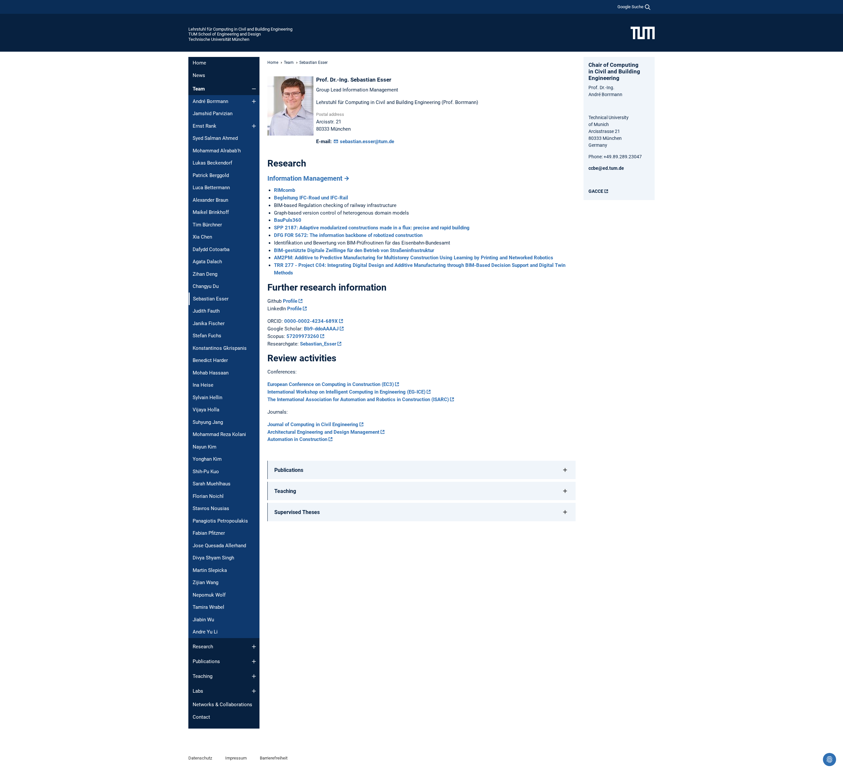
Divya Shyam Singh (213, 558)
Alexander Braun (210, 200)
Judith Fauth (206, 311)
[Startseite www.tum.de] (643, 33)
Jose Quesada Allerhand (219, 546)
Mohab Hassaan (211, 373)
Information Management (304, 178)
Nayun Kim (204, 447)
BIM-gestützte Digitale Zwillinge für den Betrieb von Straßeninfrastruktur (354, 250)
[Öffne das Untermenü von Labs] (254, 691)
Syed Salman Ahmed (215, 138)
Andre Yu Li (205, 632)
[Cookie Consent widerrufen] (829, 759)
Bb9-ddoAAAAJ (321, 329)
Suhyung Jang (208, 422)
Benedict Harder (210, 360)
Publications (206, 661)
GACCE (595, 191)
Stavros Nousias (211, 508)
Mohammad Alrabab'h (217, 151)
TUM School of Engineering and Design (224, 34)
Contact (201, 717)
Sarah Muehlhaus (212, 484)
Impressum (236, 758)
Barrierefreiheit (273, 758)
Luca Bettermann (211, 188)
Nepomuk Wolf (209, 595)
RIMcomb (284, 190)
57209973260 (302, 336)
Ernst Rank (204, 126)
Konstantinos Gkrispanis (220, 348)
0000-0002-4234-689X (311, 321)
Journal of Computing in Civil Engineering (312, 424)
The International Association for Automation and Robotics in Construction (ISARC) (358, 399)
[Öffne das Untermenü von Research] (254, 647)
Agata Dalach (207, 262)
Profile (290, 301)
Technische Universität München (218, 39)
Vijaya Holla (206, 410)
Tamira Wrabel (208, 607)
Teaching (202, 676)
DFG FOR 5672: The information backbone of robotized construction (348, 235)
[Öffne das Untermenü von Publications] (254, 661)
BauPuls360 (287, 220)
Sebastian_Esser (318, 344)
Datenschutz (200, 758)
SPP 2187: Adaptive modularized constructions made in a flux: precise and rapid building (372, 228)
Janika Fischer (209, 323)
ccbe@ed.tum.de (606, 168)
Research (203, 647)
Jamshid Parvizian (212, 113)
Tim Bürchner (207, 225)
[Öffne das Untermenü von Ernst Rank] (254, 126)
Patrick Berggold (211, 175)
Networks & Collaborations (222, 705)
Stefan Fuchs (207, 336)
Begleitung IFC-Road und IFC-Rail (311, 198)
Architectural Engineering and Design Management (323, 432)
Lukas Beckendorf (212, 163)
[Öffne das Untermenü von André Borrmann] (254, 101)
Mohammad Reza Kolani (219, 434)
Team (199, 89)
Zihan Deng (205, 274)
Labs (198, 691)
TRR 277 (284, 265)
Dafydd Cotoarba (211, 249)
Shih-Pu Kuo (206, 472)
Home (199, 63)
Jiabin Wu (203, 620)
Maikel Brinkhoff (211, 212)
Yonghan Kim (207, 459)
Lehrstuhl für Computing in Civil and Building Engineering (240, 29)
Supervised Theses (297, 512)
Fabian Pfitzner (209, 533)
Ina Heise (203, 385)
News (199, 75)
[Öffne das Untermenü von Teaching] (254, 676)
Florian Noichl (208, 496)
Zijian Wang (205, 582)
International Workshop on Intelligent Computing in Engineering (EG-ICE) (346, 392)
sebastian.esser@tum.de (366, 141)
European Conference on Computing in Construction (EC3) (330, 384)
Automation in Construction (297, 439)
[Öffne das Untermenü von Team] (254, 89)
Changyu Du (206, 286)
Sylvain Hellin (207, 397)
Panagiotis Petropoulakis (220, 521)
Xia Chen (202, 237)
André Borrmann (210, 101)
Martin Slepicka (210, 570)
